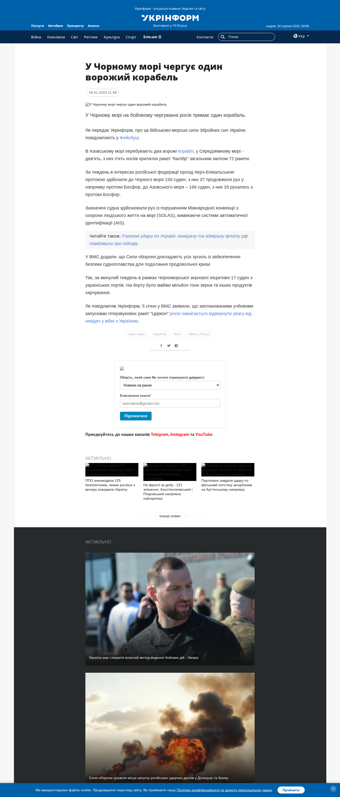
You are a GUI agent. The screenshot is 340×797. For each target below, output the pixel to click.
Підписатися (135, 416)
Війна (36, 37)
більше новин (170, 516)
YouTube (203, 434)
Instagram (179, 434)
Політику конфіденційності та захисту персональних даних (224, 790)
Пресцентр (75, 26)
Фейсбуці (129, 137)
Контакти (205, 37)
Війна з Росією (199, 334)
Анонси (93, 26)
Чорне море (136, 334)
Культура (112, 37)
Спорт (131, 37)
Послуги (37, 26)
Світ (74, 37)
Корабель (160, 334)
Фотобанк (55, 26)
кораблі (185, 151)
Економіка (56, 37)
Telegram (159, 434)
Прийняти (291, 790)
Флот (177, 334)
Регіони (91, 37)
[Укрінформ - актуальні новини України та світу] (169, 17)
